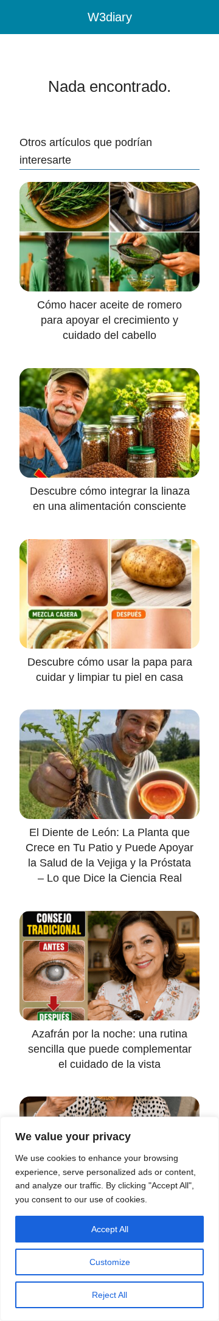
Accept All (109, 1229)
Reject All (109, 1295)
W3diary (110, 17)
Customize (109, 1262)
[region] (109, 1219)
